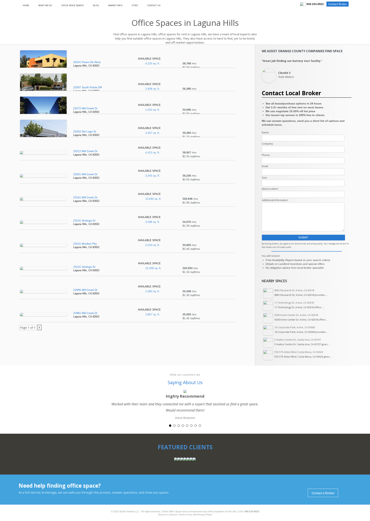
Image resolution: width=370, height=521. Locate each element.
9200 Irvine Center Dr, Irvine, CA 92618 (296, 315)
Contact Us (153, 5)
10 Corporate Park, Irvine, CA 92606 (294, 327)
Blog (96, 5)
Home (26, 5)
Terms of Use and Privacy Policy (195, 514)
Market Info (115, 5)
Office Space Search (72, 5)
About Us (163, 514)
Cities (135, 5)
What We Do (45, 5)
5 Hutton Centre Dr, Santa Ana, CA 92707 (297, 339)
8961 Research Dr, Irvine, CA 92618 (294, 290)
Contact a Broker (323, 493)
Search (173, 514)
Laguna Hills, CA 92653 (87, 64)
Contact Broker (337, 4)
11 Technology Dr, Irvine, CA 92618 (294, 302)
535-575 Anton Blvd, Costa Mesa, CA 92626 (298, 352)
